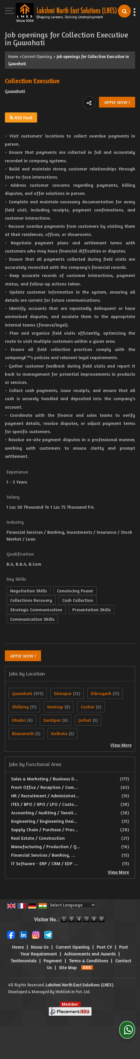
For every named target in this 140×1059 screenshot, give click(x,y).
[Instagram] (36, 934)
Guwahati (22, 693)
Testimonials (23, 960)
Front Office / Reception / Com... (44, 787)
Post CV (104, 947)
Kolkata (59, 733)
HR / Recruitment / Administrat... (45, 795)
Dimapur (63, 693)
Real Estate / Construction (38, 838)
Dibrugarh (101, 693)
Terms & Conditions (88, 960)
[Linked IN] (23, 934)
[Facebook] (11, 934)
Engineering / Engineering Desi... (44, 821)
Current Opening (37, 56)
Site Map (68, 967)
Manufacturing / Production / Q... (45, 846)
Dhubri (19, 720)
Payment (53, 960)
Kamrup (55, 706)
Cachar (87, 706)
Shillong (20, 706)
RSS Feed (22, 117)
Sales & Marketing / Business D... (44, 778)
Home (13, 56)
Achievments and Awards (90, 953)
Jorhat (84, 720)
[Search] (124, 11)
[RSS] (87, 967)
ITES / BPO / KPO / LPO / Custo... (44, 804)
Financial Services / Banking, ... (43, 855)
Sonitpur (52, 720)
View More (121, 744)
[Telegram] (48, 934)
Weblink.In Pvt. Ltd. (72, 991)
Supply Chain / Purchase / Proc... (44, 829)
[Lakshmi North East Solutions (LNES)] (66, 13)
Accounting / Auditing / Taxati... (44, 812)
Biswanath (23, 733)
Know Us (40, 947)
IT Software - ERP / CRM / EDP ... (44, 863)
